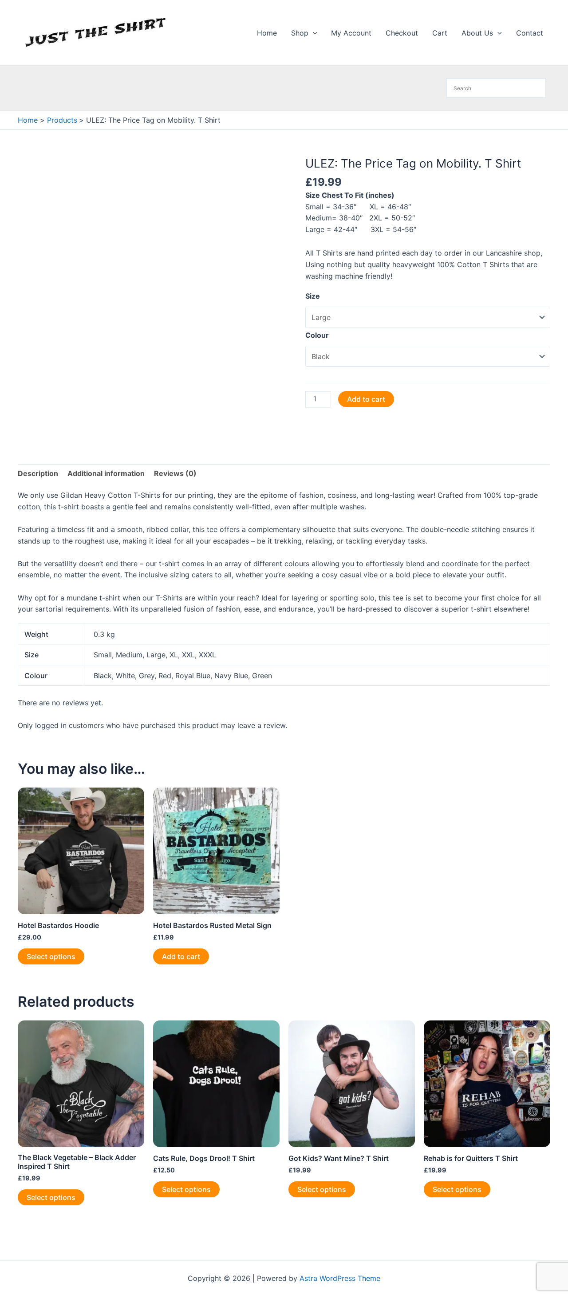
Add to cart (366, 399)
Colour (317, 335)
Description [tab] (38, 473)
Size (312, 296)
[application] (312, 33)
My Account (351, 32)
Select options (51, 956)
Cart (439, 32)
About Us (477, 32)
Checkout (402, 32)
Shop (299, 32)
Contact (529, 32)
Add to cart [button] (181, 956)
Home (267, 32)
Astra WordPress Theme (340, 1278)
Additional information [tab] (106, 473)
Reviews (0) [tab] (175, 473)
